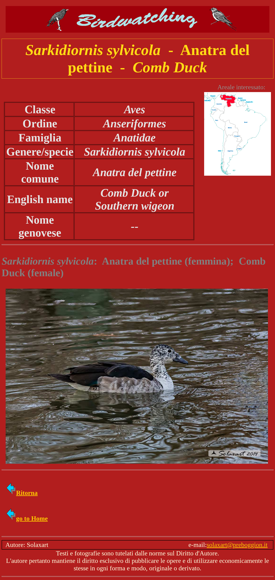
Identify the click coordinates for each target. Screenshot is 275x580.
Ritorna (27, 492)
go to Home (32, 518)
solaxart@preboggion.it (237, 544)
